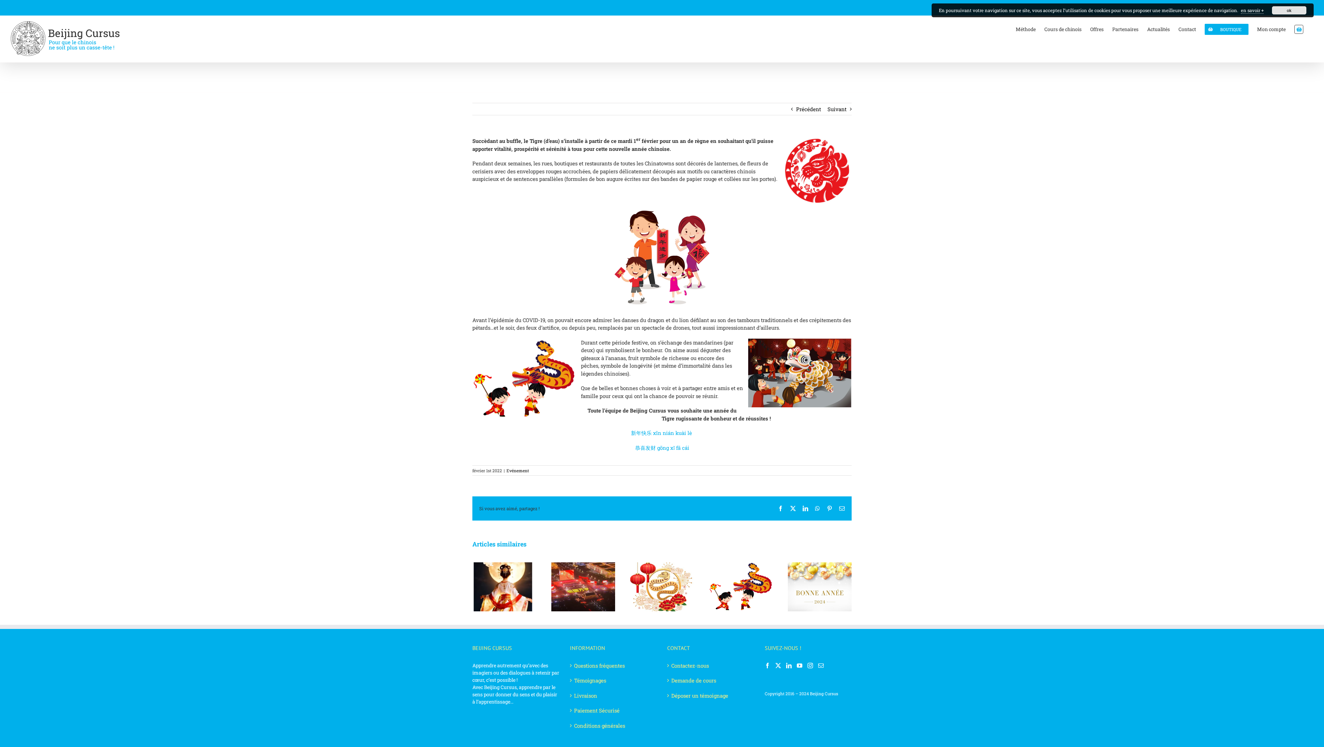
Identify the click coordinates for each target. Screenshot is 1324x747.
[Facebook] (767, 665)
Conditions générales (599, 725)
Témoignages (590, 680)
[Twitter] (778, 665)
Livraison (585, 695)
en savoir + (1252, 10)
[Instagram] (810, 665)
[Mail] (821, 665)
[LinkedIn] (789, 665)
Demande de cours (693, 680)
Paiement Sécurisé (597, 710)
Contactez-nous (690, 665)
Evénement (517, 470)
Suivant (837, 109)
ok (1289, 10)
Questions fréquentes (599, 665)
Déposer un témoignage (699, 695)
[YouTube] (799, 665)
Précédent (808, 109)
